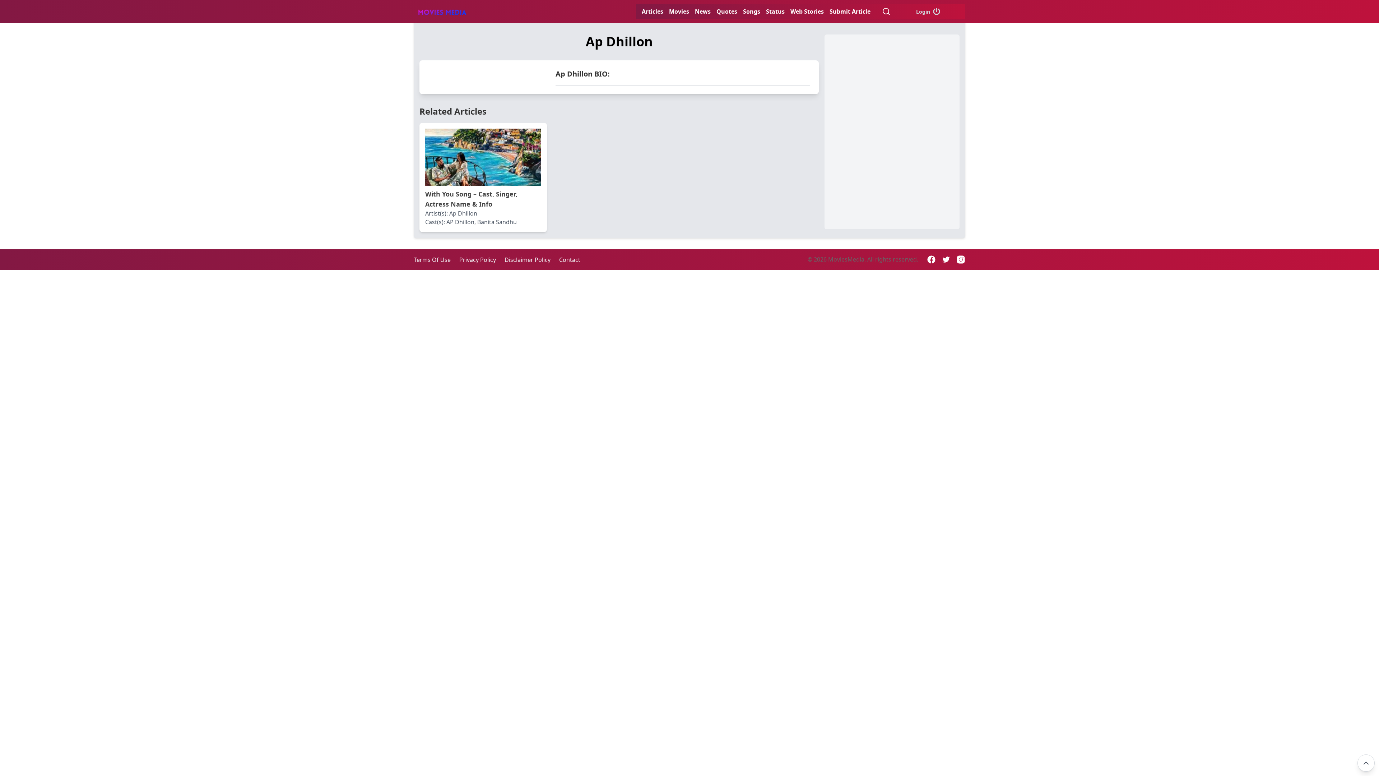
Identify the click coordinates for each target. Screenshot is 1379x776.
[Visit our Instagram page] (960, 259)
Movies (679, 11)
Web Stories (807, 11)
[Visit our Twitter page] (946, 259)
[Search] (886, 11)
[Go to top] (1366, 763)
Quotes (726, 11)
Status (775, 11)
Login (923, 11)
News (703, 11)
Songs (751, 11)
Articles (652, 11)
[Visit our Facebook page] (931, 259)
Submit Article (850, 11)
